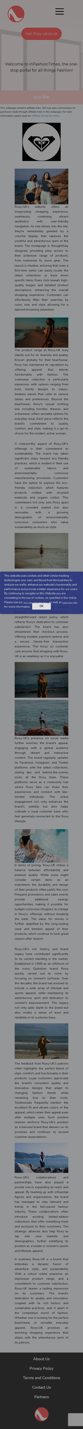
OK (41, 606)
